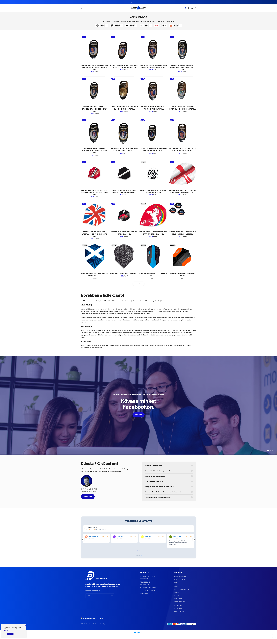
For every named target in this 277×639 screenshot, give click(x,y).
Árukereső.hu (138, 638)
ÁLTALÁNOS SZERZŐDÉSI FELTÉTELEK (148, 578)
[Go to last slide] (83, 539)
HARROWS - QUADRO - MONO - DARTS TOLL (123, 273)
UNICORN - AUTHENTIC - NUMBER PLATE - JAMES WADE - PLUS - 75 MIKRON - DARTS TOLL (94, 192)
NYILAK (176, 586)
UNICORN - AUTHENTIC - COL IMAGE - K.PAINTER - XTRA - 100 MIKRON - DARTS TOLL (94, 109)
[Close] (25, 625)
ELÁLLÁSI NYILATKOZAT (148, 590)
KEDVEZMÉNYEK (179, 602)
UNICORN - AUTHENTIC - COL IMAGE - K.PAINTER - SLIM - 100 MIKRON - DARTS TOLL (182, 67)
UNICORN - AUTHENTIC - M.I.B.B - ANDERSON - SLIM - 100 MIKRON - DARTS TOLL (94, 151)
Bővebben (170, 21)
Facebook (138, 415)
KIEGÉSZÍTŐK (178, 599)
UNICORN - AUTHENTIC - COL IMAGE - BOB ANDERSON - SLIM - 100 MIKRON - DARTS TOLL (94, 67)
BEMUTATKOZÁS (179, 611)
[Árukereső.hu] (138, 633)
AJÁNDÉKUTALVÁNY (180, 580)
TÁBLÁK (176, 583)
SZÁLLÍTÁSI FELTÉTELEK (148, 587)
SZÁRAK (177, 592)
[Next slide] (193, 539)
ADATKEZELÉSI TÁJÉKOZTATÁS (145, 583)
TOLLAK (176, 595)
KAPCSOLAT (144, 594)
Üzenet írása (88, 496)
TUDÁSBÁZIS (178, 608)
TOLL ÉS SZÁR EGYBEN (181, 589)
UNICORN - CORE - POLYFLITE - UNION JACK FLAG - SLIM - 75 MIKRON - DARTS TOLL (94, 234)
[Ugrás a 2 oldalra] (143, 284)
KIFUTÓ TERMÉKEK (180, 576)
